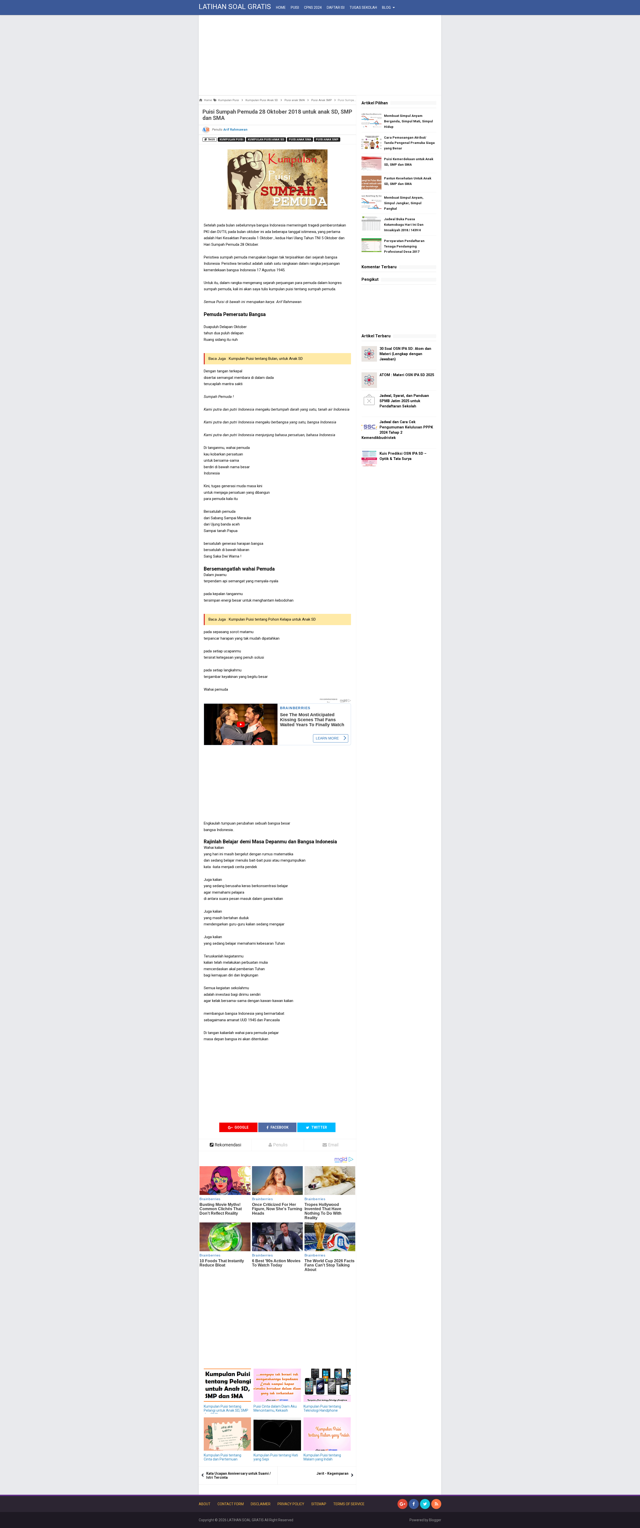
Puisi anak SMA (300, 139)
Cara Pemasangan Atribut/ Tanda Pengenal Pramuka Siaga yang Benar (409, 143)
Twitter (318, 1127)
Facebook (279, 1127)
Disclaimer (260, 1504)
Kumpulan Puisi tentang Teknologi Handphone (322, 1408)
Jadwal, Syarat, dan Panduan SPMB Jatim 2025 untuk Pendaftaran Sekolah (404, 401)
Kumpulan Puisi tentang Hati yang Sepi (276, 1457)
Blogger (435, 1520)
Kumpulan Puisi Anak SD (266, 139)
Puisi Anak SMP (327, 139)
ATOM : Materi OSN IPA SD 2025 (407, 375)
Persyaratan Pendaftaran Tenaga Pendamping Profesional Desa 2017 (404, 246)
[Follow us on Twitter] (425, 1504)
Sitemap (318, 1504)
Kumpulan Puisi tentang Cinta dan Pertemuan (222, 1457)
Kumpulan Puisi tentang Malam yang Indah (322, 1457)
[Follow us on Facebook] (414, 1504)
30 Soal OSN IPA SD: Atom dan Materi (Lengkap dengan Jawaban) (405, 354)
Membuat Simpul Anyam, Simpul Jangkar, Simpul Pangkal (404, 203)
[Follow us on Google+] (403, 1504)
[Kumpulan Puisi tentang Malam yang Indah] (327, 1434)
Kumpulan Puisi (231, 139)
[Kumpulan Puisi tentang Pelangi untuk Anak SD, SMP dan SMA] (227, 1385)
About (204, 1504)
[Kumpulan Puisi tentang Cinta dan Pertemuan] (227, 1434)
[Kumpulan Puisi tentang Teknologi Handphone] (327, 1385)
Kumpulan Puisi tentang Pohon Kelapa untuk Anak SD (272, 619)
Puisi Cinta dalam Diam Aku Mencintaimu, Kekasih (275, 1408)
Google (241, 1127)
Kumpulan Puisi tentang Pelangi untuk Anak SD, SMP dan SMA (226, 1410)
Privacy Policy (291, 1504)
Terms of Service (348, 1504)
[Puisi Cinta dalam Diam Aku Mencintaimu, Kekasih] (277, 1385)
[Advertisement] (320, 55)
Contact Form (231, 1504)
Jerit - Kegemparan (332, 1473)
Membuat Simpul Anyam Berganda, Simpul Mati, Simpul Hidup (408, 121)
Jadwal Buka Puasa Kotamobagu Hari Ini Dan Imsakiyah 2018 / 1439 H (404, 224)
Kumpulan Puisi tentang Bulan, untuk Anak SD (266, 358)
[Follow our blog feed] (436, 1504)
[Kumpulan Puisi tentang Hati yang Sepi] (277, 1434)
